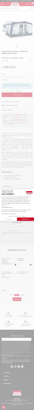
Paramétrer (8, 219)
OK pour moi (25, 219)
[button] (3, 407)
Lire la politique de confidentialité (9, 213)
